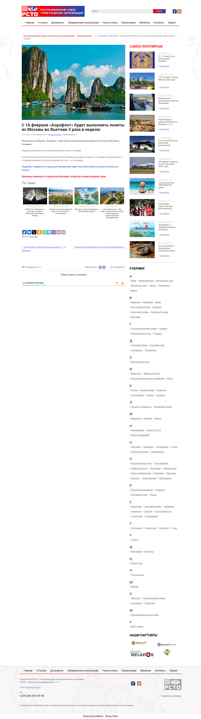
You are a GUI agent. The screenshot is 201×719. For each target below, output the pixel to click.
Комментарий (147, 390)
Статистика (136, 516)
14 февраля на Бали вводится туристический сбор (99, 247)
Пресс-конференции (141, 473)
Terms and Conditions (93, 716)
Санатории (136, 506)
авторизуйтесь (117, 267)
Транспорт (164, 528)
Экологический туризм (154, 598)
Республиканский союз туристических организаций (48, 36)
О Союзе (43, 22)
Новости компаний (140, 435)
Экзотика (135, 598)
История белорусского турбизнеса (148, 378)
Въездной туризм (139, 312)
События (148, 511)
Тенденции (136, 528)
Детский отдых (157, 345)
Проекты (135, 478)
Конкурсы (161, 390)
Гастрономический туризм (144, 328)
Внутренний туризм (140, 307)
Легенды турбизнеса (141, 407)
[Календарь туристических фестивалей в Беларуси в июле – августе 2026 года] (142, 207)
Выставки (136, 317)
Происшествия (149, 478)
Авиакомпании (84, 36)
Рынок (153, 495)
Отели (174, 447)
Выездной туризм (159, 312)
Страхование (151, 516)
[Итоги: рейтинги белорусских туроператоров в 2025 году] (142, 249)
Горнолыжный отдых (141, 333)
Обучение (136, 447)
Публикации (165, 478)
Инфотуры (136, 373)
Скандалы (136, 511)
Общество (148, 447)
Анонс (134, 290)
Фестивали (136, 551)
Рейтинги (160, 490)
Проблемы (159, 473)
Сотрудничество (163, 511)
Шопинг (135, 586)
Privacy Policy (111, 716)
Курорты (161, 395)
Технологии (150, 528)
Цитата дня (136, 563)
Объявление (162, 447)
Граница (158, 333)
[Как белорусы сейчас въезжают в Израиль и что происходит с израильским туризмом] (142, 123)
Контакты (158, 22)
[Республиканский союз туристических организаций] (53, 11)
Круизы (150, 395)
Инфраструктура (152, 373)
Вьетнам (33, 236)
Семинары (169, 506)
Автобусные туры (164, 280)
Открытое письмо (139, 452)
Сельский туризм (152, 506)
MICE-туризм (137, 626)
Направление (137, 430)
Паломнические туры (141, 463)
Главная (29, 22)
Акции (153, 285)
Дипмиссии (136, 350)
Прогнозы (171, 473)
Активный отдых (139, 285)
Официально (157, 452)
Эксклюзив (136, 603)
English (172, 22)
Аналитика (164, 285)
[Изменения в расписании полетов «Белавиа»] (142, 102)
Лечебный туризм (163, 407)
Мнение (148, 418)
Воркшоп (157, 307)
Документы (57, 22)
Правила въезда (139, 468)
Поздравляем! (161, 463)
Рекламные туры (139, 495)
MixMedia (177, 696)
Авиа (133, 280)
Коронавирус (137, 395)
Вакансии (144, 22)
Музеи (158, 418)
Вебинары (148, 302)
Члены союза (109, 22)
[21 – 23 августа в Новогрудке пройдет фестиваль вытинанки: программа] (142, 60)
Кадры (134, 390)
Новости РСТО (154, 430)
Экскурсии (150, 603)
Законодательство (140, 362)
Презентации (128, 22)
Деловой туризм (139, 345)
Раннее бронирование (142, 490)
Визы (158, 302)
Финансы (149, 551)
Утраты (134, 540)
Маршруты (136, 418)
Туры (174, 528)
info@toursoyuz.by (33, 687)
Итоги (170, 378)
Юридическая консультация (83, 22)
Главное (163, 328)
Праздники (155, 468)
